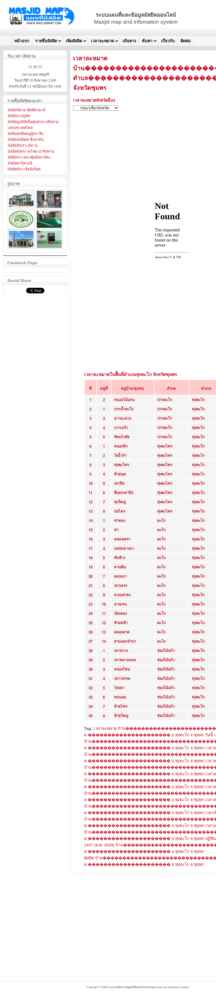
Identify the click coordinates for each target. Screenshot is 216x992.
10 (104, 604)
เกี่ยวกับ (168, 41)
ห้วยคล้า (121, 622)
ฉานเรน (120, 604)
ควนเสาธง (122, 594)
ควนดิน (120, 566)
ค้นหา (147, 41)
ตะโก (161, 520)
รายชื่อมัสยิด (46, 41)
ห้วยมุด (120, 473)
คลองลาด (121, 631)
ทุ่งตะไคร (164, 446)
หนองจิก (121, 446)
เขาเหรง (120, 585)
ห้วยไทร (120, 706)
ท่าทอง (119, 520)
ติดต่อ (186, 41)
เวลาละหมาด (102, 41)
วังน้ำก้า (120, 455)
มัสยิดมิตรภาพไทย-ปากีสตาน (31, 151)
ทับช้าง (119, 557)
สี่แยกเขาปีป (123, 492)
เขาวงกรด (122, 678)
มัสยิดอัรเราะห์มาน (23, 145)
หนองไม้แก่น (124, 399)
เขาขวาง (121, 650)
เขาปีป (119, 483)
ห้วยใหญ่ (121, 715)
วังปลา (119, 687)
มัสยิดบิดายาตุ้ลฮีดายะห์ (26, 110)
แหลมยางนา (124, 548)
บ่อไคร (119, 511)
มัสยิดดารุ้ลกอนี (20, 163)
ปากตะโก (164, 399)
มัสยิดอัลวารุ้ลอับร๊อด (24, 169)
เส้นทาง (129, 41)
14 (104, 641)
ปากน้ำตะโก (124, 408)
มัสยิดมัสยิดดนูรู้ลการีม (26, 133)
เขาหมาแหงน (125, 659)
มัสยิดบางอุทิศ (19, 116)
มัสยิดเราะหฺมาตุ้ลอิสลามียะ (29, 157)
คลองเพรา (122, 538)
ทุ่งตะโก (198, 399)
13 (104, 632)
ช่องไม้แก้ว (166, 650)
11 (104, 613)
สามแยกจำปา (125, 641)
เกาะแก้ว (121, 427)
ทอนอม (120, 696)
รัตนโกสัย (122, 436)
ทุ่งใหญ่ (120, 501)
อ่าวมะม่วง (122, 418)
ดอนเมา (120, 576)
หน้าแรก (21, 41)
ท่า (116, 529)
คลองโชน (122, 669)
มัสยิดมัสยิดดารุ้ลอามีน (26, 139)
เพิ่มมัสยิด (74, 41)
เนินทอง (120, 613)
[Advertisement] (138, 912)
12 (104, 622)
